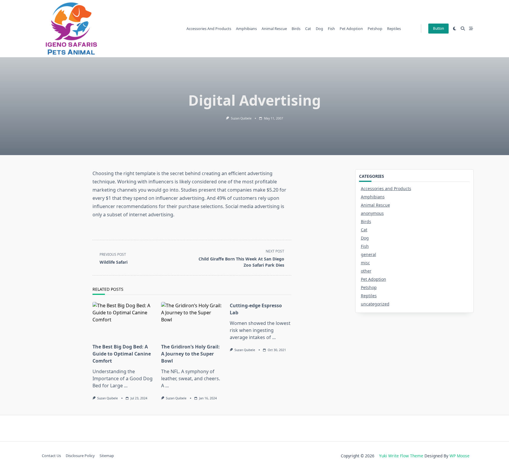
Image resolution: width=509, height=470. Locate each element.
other (366, 271)
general (368, 254)
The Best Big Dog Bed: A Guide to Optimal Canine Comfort (121, 353)
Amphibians (246, 28)
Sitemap (107, 455)
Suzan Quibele (241, 118)
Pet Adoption (351, 28)
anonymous (372, 213)
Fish (331, 28)
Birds (296, 28)
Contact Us (51, 455)
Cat (308, 28)
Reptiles (394, 28)
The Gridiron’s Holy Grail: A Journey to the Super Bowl (190, 353)
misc (365, 262)
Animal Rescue (274, 28)
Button (438, 28)
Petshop (375, 28)
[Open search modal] (463, 28)
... (126, 385)
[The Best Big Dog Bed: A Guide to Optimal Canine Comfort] (123, 321)
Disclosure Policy (80, 455)
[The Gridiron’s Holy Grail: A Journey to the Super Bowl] (192, 321)
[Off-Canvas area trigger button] (471, 28)
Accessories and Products (208, 28)
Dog (319, 28)
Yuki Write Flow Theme (401, 456)
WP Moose (459, 456)
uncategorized (375, 304)
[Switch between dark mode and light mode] (454, 28)
